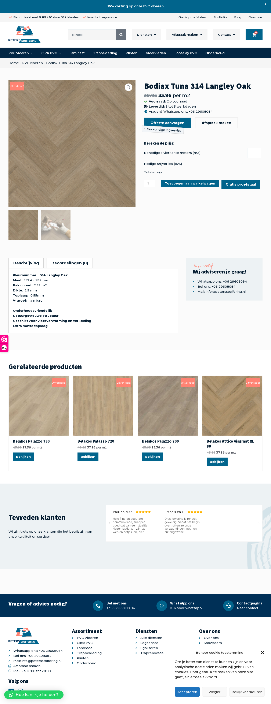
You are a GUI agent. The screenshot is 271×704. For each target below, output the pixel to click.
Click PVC (49, 53)
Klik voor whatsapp (186, 608)
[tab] (26, 263)
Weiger (215, 692)
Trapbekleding (105, 53)
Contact (224, 35)
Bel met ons (116, 603)
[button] (262, 653)
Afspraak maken (185, 35)
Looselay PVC (185, 53)
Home (13, 63)
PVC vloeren (18, 53)
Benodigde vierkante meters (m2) (172, 153)
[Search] (121, 34)
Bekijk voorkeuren (247, 692)
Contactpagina (250, 603)
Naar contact (247, 608)
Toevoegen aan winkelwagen (190, 183)
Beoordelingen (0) (69, 263)
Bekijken (23, 457)
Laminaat (77, 53)
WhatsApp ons (182, 603)
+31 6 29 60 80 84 (120, 608)
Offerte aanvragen (167, 123)
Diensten (144, 35)
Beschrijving (26, 263)
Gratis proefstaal (241, 184)
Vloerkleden (156, 53)
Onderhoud (215, 53)
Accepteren (187, 692)
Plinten (131, 53)
